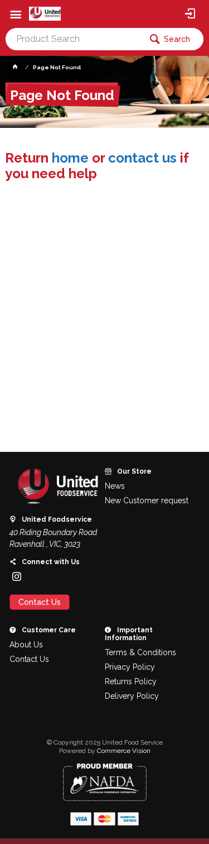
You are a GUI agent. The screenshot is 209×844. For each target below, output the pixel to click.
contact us (142, 158)
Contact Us (39, 602)
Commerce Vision (123, 751)
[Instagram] (16, 576)
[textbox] (73, 39)
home (70, 158)
